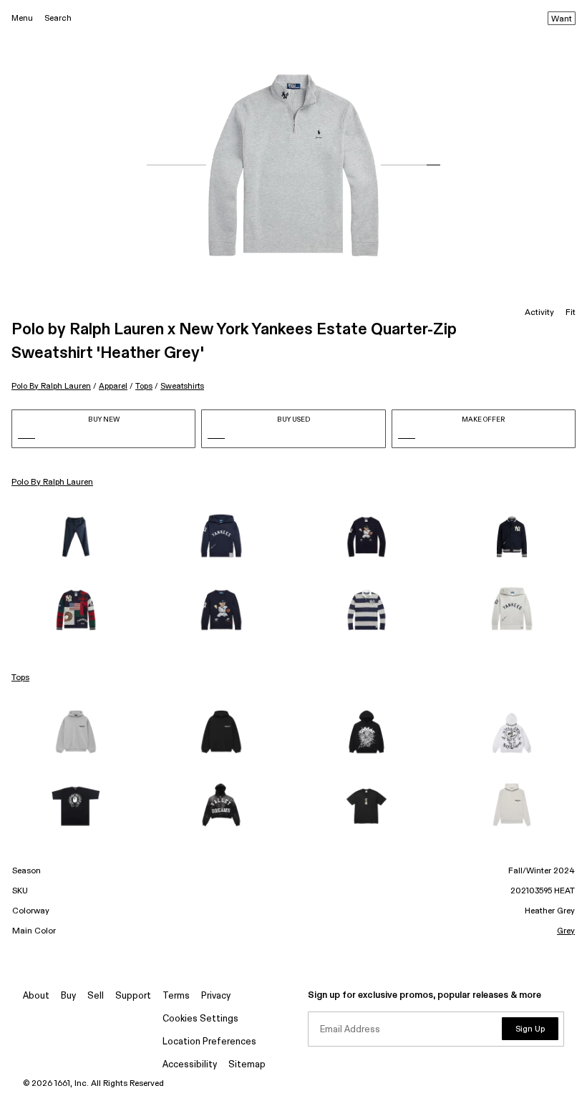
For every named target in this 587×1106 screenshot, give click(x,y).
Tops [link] (20, 678)
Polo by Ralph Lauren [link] (52, 482)
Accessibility (189, 1064)
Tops (143, 386)
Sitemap (247, 1064)
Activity (539, 313)
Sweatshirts (182, 386)
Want (561, 19)
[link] (75, 537)
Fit (571, 313)
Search (58, 18)
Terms (176, 996)
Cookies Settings (200, 1019)
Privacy (216, 996)
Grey (566, 931)
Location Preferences (209, 1042)
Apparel (113, 386)
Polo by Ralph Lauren (51, 386)
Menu (22, 18)
